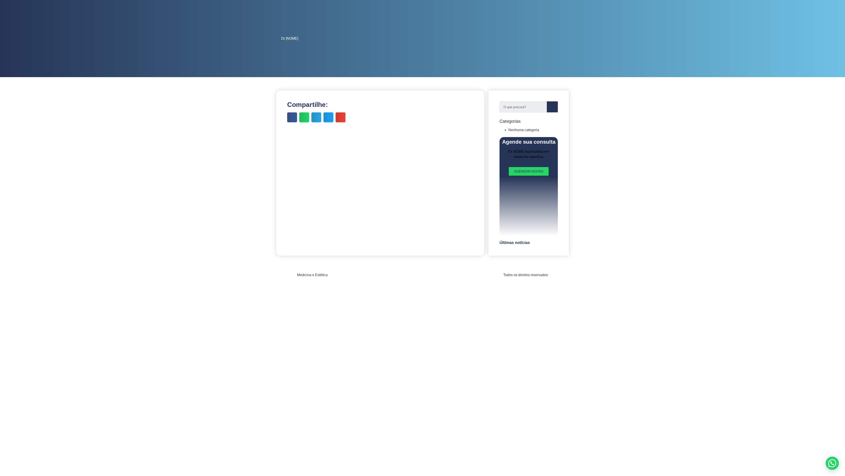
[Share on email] (340, 117)
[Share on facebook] (292, 117)
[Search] (552, 106)
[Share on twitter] (328, 117)
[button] (832, 463)
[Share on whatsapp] (304, 117)
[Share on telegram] (316, 117)
